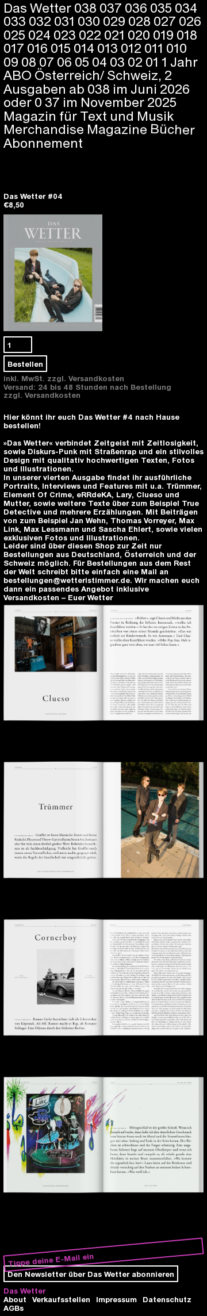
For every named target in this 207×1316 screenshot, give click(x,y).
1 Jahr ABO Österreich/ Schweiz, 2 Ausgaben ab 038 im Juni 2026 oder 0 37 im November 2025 (100, 81)
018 (187, 34)
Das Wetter (24, 1290)
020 (140, 34)
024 (40, 34)
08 (30, 61)
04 (101, 61)
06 (66, 61)
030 (90, 21)
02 (136, 61)
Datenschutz (167, 1299)
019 (165, 34)
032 (41, 21)
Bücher (172, 129)
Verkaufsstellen (61, 1299)
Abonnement (43, 142)
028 (141, 21)
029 (115, 21)
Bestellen (25, 363)
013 (109, 48)
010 (176, 48)
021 (116, 34)
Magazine (117, 129)
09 (12, 61)
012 (132, 48)
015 (62, 48)
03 (119, 61)
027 (166, 21)
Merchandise (44, 129)
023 (66, 34)
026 (190, 21)
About (14, 1299)
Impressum (116, 1299)
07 (48, 61)
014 (85, 48)
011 (155, 48)
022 (91, 34)
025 (15, 34)
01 (153, 61)
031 (66, 21)
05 (83, 61)
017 (15, 48)
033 (16, 21)
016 (39, 48)
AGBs (13, 1307)
